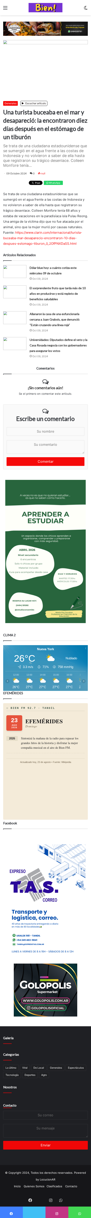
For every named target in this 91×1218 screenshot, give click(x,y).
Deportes (30, 1074)
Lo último (11, 1067)
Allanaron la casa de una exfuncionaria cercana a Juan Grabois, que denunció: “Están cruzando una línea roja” (55, 319)
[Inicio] (45, 7)
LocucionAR (47, 1179)
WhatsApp (54, 182)
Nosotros (10, 1087)
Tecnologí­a (12, 1074)
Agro (44, 1074)
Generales (10, 103)
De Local (38, 1067)
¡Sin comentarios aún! (45, 387)
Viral (25, 1067)
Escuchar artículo (35, 103)
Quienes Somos (34, 1186)
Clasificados (54, 1186)
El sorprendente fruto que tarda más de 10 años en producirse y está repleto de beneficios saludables (58, 293)
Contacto (10, 1105)
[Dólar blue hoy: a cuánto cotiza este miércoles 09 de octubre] (14, 271)
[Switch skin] (86, 9)
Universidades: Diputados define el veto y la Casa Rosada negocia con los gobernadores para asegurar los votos (58, 345)
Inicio (17, 1186)
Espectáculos (76, 1067)
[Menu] (5, 9)
